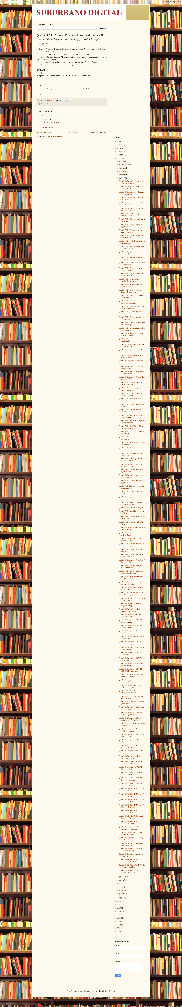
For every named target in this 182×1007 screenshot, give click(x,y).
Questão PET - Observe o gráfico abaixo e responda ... (130, 383)
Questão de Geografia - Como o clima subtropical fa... (132, 378)
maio (121, 880)
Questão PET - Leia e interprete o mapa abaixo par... (131, 236)
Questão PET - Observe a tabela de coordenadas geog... (131, 593)
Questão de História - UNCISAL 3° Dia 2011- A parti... (131, 800)
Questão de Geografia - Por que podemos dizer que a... (130, 681)
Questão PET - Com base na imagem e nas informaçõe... (132, 323)
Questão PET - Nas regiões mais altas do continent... (132, 258)
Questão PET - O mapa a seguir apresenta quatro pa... (130, 214)
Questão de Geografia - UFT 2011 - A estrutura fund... (131, 751)
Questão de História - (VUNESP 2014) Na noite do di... (130, 871)
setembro (122, 171)
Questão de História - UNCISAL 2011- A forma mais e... (130, 860)
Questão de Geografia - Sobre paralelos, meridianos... (129, 610)
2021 (119, 158)
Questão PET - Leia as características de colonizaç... (132, 329)
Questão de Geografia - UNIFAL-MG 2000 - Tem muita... (132, 735)
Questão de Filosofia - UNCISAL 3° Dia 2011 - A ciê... (131, 768)
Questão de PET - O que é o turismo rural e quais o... (131, 697)
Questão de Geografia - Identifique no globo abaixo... (132, 599)
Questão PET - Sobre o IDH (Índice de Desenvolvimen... (131, 247)
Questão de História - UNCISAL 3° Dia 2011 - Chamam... (131, 817)
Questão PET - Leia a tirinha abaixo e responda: (132, 550)
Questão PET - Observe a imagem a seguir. (131, 405)
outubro (122, 168)
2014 (119, 918)
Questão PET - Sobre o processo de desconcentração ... (131, 416)
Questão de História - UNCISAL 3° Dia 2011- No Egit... (131, 822)
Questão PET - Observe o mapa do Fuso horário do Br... (131, 566)
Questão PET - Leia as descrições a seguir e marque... (131, 225)
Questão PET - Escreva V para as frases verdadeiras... (130, 231)
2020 (119, 898)
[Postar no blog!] (63, 100)
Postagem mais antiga (98, 132)
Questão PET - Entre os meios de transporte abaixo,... (130, 399)
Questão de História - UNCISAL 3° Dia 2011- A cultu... (131, 811)
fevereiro (122, 890)
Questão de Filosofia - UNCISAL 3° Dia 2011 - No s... (131, 784)
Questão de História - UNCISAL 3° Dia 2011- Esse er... (131, 789)
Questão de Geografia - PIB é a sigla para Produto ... (131, 838)
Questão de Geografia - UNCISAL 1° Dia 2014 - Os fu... (132, 561)
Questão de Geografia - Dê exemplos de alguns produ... (131, 372)
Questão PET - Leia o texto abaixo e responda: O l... (131, 438)
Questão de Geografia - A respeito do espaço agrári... (132, 351)
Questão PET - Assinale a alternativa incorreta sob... (132, 242)
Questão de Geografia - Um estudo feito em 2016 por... (131, 465)
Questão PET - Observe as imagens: (131, 507)
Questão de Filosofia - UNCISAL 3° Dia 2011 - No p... (131, 773)
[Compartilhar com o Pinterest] (70, 100)
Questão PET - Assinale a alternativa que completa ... (132, 443)
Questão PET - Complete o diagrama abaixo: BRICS (132, 220)
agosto (121, 174)
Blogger (112, 991)
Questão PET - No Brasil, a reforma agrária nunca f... (131, 702)
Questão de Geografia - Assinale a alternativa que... (131, 855)
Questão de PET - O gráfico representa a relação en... (128, 746)
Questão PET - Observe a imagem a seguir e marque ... (131, 481)
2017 (119, 908)
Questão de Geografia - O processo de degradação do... (132, 528)
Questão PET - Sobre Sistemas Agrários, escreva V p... (129, 692)
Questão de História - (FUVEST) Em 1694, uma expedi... (132, 866)
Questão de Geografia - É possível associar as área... (131, 367)
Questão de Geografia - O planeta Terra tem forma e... (130, 615)
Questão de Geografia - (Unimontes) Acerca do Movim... (131, 708)
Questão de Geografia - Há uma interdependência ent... (130, 632)
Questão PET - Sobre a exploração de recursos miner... (132, 312)
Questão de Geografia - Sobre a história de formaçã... (130, 757)
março (121, 887)
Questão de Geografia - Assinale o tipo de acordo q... (131, 209)
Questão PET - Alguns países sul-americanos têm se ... (130, 285)
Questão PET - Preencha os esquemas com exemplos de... (132, 421)
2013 (119, 921)
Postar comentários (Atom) (52, 136)
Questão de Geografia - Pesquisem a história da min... (131, 187)
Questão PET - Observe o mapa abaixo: (130, 410)
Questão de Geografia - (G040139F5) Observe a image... (132, 664)
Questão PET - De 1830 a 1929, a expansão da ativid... (131, 427)
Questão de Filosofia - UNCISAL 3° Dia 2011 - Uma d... (131, 762)
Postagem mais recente (45, 132)
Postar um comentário (47, 127)
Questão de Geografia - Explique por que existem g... (132, 198)
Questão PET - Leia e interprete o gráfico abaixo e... (131, 274)
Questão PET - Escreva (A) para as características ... (131, 296)
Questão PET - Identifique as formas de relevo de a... (131, 512)
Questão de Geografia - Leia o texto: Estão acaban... (131, 534)
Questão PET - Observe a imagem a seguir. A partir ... (131, 470)
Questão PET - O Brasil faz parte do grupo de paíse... (131, 432)
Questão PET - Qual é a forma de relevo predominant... (130, 253)
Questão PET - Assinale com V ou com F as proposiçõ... (131, 675)
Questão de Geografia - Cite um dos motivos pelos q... (131, 345)
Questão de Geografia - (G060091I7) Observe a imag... (132, 648)
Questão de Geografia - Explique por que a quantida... (132, 193)
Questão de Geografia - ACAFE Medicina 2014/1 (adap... (130, 719)
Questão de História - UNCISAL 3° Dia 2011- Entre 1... (131, 795)
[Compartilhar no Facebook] (68, 100)
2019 (119, 901)
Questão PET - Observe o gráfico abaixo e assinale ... (130, 389)
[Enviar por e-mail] (61, 100)
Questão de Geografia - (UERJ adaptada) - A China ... (129, 828)
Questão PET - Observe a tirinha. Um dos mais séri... (132, 318)
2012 (119, 925)
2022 (119, 155)
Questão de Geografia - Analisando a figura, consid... (131, 588)
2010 (119, 931)
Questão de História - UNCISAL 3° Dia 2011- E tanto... (131, 806)
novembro (123, 164)
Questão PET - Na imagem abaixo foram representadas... (131, 503)
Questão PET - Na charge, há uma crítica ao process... (131, 459)
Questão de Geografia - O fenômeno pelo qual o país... (131, 844)
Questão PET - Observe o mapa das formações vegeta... (131, 544)
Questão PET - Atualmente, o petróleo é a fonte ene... (129, 280)
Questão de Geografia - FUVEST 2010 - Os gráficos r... (130, 713)
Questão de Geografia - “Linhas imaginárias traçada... (130, 604)
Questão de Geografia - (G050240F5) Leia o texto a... (132, 659)
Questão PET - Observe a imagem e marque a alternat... (131, 583)
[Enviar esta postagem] (56, 100)
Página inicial (72, 132)
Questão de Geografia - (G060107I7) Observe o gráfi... (132, 637)
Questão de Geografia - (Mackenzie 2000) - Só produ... (131, 730)
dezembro (123, 161)
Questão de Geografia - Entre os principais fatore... (130, 539)
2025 (119, 144)
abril (121, 883)
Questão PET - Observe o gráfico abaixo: (130, 492)
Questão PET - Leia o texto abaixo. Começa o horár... (131, 555)
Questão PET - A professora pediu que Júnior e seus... (131, 577)
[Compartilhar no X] (66, 100)
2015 (119, 914)
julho (121, 178)
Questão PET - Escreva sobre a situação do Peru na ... (130, 291)
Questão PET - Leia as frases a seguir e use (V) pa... (132, 454)
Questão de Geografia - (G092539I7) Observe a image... (132, 643)
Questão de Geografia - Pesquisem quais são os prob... (131, 182)
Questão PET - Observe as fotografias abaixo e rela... (132, 517)
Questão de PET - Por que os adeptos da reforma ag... (132, 724)
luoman (95, 991)
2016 (119, 911)
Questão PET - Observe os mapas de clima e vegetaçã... (131, 269)
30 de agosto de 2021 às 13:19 (52, 122)
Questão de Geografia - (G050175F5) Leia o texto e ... (132, 653)
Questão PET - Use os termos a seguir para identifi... (132, 340)
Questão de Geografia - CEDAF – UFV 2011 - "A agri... (130, 686)
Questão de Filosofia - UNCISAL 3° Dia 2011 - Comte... (131, 779)
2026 (119, 141)
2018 (119, 904)
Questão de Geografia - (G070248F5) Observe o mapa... (132, 626)
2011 (119, 928)
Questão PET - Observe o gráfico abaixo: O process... (130, 394)
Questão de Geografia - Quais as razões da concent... (130, 356)
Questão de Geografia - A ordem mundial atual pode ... (130, 833)
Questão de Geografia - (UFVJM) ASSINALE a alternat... (130, 670)
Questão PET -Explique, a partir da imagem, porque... (131, 487)
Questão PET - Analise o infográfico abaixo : (131, 523)
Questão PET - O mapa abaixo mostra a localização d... (132, 263)
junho (121, 876)
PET (47, 104)
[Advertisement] (130, 60)
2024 (119, 148)
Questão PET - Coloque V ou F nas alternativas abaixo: (131, 307)
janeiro (122, 893)
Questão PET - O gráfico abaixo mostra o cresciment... (130, 302)
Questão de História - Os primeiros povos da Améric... (131, 334)
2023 (119, 151)
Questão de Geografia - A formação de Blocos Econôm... (131, 849)
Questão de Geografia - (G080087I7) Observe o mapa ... (132, 621)
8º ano (43, 104)
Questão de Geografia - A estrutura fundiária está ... (131, 498)
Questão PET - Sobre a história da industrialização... (131, 449)
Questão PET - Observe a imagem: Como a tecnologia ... (131, 572)
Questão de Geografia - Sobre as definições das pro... (130, 741)
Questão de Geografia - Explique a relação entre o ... (131, 361)
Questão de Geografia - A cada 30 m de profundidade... (131, 204)
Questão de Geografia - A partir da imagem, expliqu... (131, 476)
